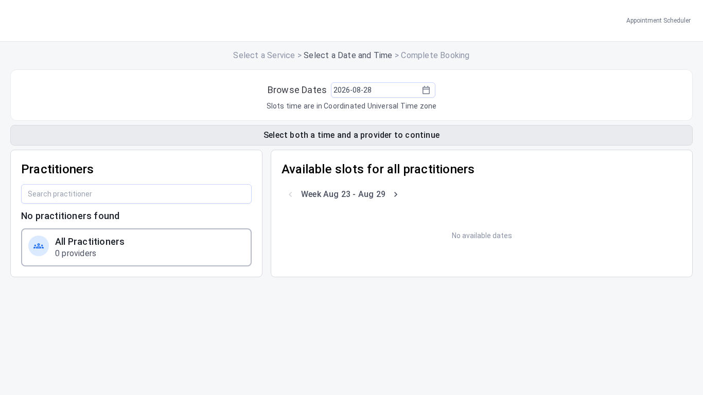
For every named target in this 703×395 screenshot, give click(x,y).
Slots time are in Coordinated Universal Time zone (352, 106)
